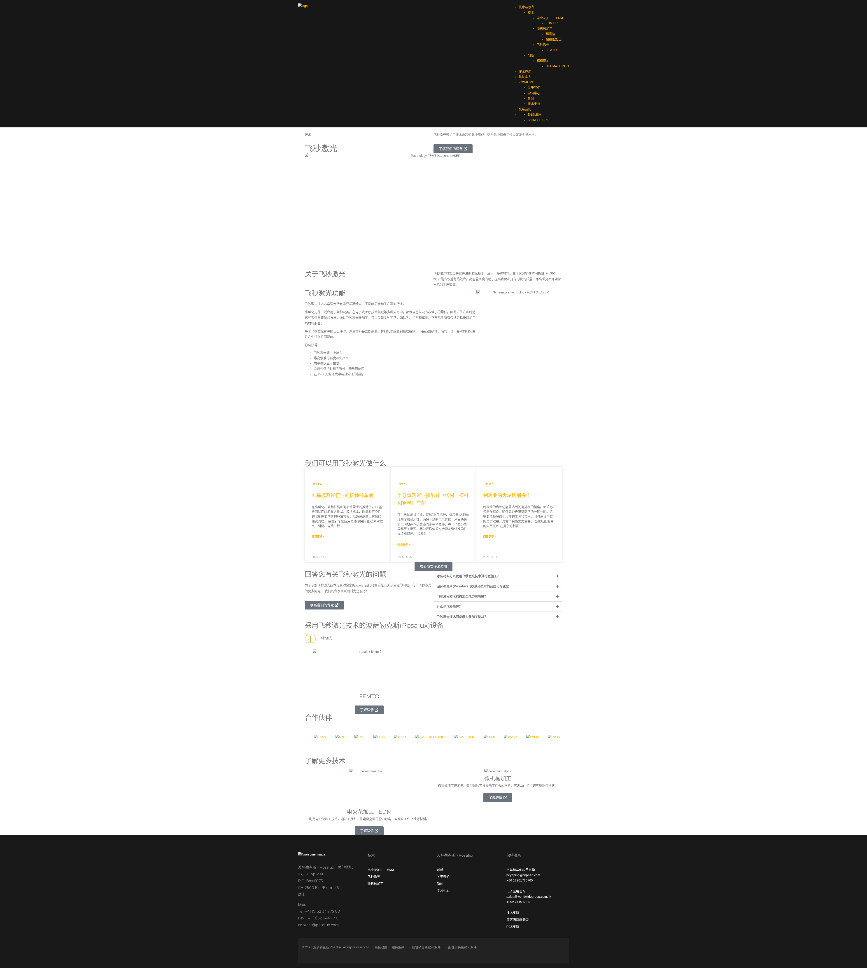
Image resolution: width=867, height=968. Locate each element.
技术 (531, 12)
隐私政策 (381, 947)
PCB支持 (512, 926)
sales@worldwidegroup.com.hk (528, 896)
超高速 (550, 34)
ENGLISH (534, 114)
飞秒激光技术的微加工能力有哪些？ (462, 596)
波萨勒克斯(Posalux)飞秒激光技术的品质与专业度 (473, 586)
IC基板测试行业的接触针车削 (342, 495)
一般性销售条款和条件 (424, 947)
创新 (531, 55)
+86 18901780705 (519, 880)
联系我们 (525, 109)
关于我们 (534, 87)
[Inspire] (510, 739)
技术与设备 (526, 7)
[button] (498, 576)
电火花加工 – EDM (550, 18)
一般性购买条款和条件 (461, 947)
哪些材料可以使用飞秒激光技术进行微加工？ (468, 576)
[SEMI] (489, 739)
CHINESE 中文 (538, 120)
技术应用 (525, 71)
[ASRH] (400, 739)
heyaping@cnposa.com (523, 875)
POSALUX (526, 82)
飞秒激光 (543, 45)
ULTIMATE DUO (557, 66)
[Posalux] (303, 6)
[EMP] (359, 739)
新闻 (531, 98)
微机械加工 (544, 28)
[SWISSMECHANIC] (430, 739)
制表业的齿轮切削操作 (507, 495)
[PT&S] (320, 739)
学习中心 (534, 93)
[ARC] (340, 739)
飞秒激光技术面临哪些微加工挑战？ (462, 617)
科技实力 (525, 77)
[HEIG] (379, 739)
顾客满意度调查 (517, 919)
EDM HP (552, 23)
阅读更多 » (318, 536)
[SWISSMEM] (464, 739)
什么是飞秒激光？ (449, 606)
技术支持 (534, 103)
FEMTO (551, 50)
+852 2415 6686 (518, 902)
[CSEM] (532, 739)
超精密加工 (554, 39)
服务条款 (398, 947)
